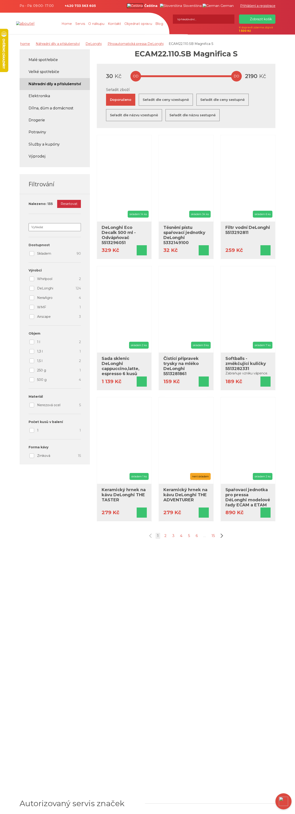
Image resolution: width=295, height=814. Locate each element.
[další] (221, 536)
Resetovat (69, 204)
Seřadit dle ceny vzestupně (166, 100)
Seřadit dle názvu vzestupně (134, 115)
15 (213, 536)
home (25, 44)
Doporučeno (120, 100)
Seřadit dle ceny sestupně (222, 100)
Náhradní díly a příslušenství (58, 44)
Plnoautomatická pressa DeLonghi (136, 44)
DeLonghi (94, 44)
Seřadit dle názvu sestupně (192, 115)
